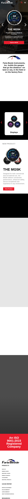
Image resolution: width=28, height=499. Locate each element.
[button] (2, 25)
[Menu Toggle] (25, 2)
